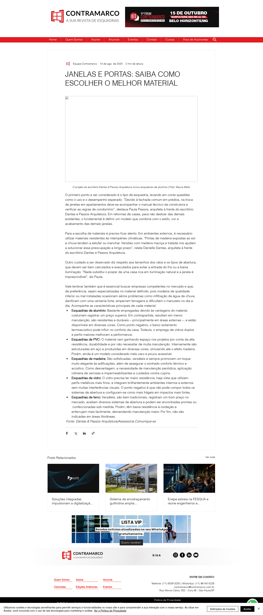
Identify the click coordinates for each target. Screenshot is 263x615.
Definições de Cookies (222, 609)
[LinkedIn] (189, 555)
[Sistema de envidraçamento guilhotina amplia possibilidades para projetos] (131, 478)
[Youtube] (195, 555)
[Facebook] (182, 555)
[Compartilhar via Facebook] (67, 433)
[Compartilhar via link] (93, 433)
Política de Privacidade (167, 600)
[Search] (214, 39)
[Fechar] (259, 609)
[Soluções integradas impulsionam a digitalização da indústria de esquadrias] (73, 478)
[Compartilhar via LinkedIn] (84, 433)
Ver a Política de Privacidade (110, 610)
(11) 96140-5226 (204, 583)
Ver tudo (210, 457)
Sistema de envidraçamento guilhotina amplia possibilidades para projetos (130, 501)
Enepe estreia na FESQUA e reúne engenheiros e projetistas (188, 501)
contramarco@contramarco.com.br (194, 587)
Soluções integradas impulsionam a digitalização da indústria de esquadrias (72, 501)
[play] (210, 9)
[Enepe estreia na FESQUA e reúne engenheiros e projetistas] (189, 478)
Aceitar (247, 609)
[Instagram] (175, 555)
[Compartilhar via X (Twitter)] (75, 433)
